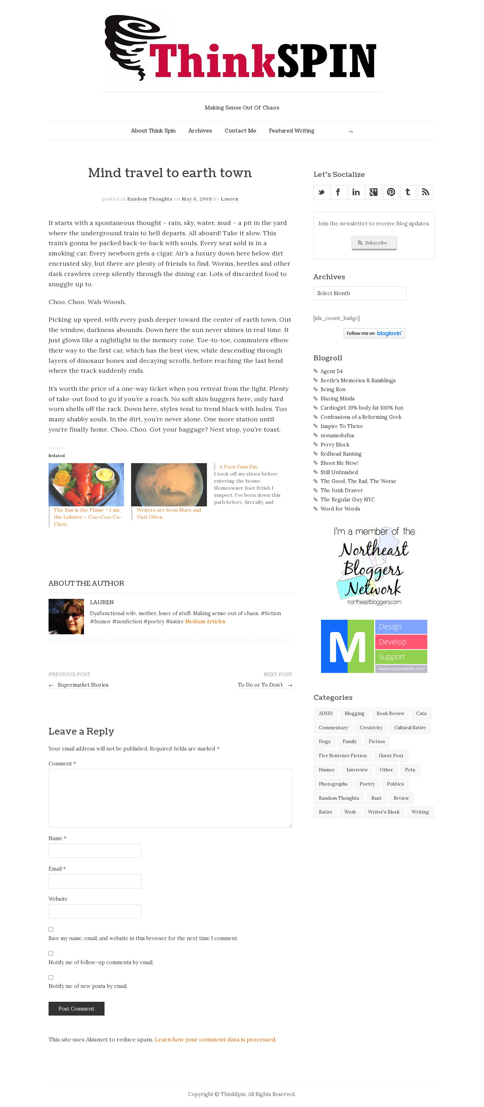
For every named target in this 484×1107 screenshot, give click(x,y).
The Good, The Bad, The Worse (358, 481)
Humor (326, 770)
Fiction (377, 741)
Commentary (333, 728)
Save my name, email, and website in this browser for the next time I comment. (143, 938)
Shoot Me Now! (339, 463)
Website (58, 899)
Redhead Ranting (341, 454)
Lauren (229, 199)
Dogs (325, 741)
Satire (325, 812)
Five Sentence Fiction (343, 756)
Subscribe (376, 243)
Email (57, 869)
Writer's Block (384, 812)
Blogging (355, 713)
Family (350, 741)
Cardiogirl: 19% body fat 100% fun (362, 408)
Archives (200, 130)
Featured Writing (291, 130)
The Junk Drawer (342, 490)
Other (386, 770)
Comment (62, 763)
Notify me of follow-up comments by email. (101, 962)
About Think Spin (153, 130)
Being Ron (333, 389)
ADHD (326, 713)
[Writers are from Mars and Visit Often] (169, 484)
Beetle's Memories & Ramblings (358, 380)
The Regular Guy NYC (348, 499)
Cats (421, 713)
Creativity (371, 728)
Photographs (333, 784)
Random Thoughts (150, 199)
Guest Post (391, 756)
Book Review (390, 713)
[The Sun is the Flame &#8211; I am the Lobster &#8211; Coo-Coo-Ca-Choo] (86, 484)
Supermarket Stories (79, 685)
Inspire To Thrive (342, 426)
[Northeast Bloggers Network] (374, 604)
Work (350, 812)
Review (401, 798)
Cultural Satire (410, 728)
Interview (357, 770)
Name (57, 838)
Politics (395, 784)
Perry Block (335, 445)
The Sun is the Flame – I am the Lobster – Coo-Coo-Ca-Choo (88, 517)
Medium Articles (205, 621)
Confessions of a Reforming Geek (361, 417)
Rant (376, 798)
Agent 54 (332, 371)
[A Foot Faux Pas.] (255, 484)
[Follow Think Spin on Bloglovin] (374, 336)
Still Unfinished (339, 472)
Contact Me (240, 130)
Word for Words (340, 509)
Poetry (367, 784)
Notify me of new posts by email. (88, 986)
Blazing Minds (338, 398)
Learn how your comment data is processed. (216, 1039)
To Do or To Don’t (265, 685)
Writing (420, 812)
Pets (410, 770)
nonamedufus (337, 435)
